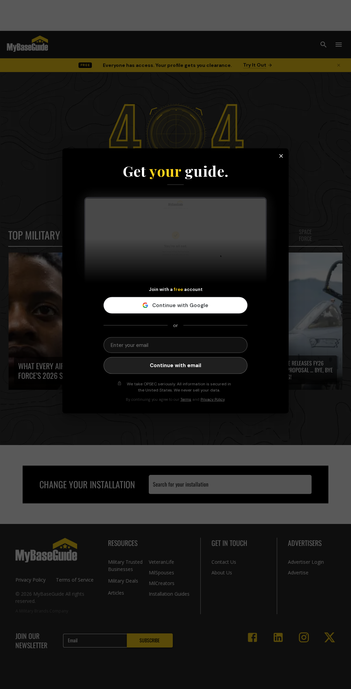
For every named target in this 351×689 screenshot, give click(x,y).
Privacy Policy (213, 399)
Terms (185, 399)
